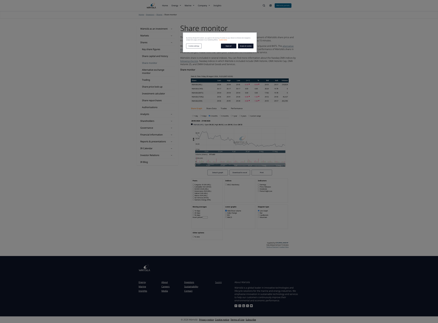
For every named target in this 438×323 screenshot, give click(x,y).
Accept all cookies (246, 46)
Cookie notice (223, 40)
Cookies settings (193, 46)
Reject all (229, 46)
